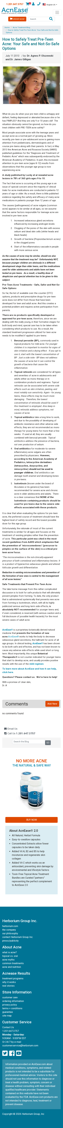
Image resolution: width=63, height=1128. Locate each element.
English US (51, 5)
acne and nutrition (11, 967)
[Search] (51, 19)
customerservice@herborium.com (20, 1045)
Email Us (12, 728)
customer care (10, 997)
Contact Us (8, 1027)
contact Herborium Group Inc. (17, 937)
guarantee (7, 1012)
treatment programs (12, 978)
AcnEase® (7, 629)
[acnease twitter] (5, 1053)
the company (9, 929)
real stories (8, 985)
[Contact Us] (39, 4)
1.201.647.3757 (14, 4)
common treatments (13, 963)
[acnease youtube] (18, 1053)
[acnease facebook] (12, 1053)
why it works (9, 982)
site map (7, 1015)
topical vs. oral (10, 956)
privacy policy (9, 1004)
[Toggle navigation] (57, 12)
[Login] (33, 4)
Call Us (21, 733)
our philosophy (10, 933)
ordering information (13, 1001)
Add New (52, 703)
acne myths (8, 959)
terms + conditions (12, 1008)
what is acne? (9, 952)
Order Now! (18, 19)
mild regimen (36, 664)
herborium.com (10, 926)
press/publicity (10, 940)
